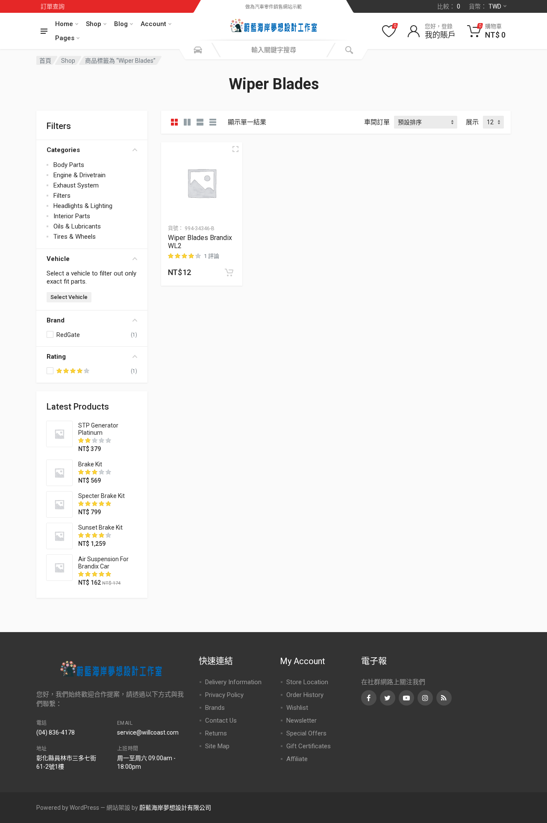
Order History (304, 695)
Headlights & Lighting (82, 206)
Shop (93, 24)
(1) (134, 371)
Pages (64, 38)
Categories (63, 150)
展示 (472, 122)
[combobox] (273, 50)
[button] (229, 272)
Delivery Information (233, 682)
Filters (62, 195)
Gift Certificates (308, 746)
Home (64, 24)
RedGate (68, 334)
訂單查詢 (53, 6)
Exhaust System (76, 185)
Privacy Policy (224, 695)
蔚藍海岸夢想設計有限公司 (175, 807)
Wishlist (297, 708)
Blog (121, 24)
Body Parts (68, 165)
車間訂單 (377, 122)
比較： (448, 6)
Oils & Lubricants (77, 226)
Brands (215, 708)
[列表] (200, 122)
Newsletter (301, 720)
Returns (216, 733)
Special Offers (306, 733)
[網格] (174, 122)
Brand (56, 320)
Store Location (307, 682)
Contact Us (221, 720)
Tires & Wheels (74, 236)
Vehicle (58, 259)
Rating (56, 356)
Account (153, 24)
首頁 (45, 60)
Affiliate (297, 759)
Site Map (217, 746)
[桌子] (212, 122)
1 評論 (211, 256)
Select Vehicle (69, 297)
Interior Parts (71, 216)
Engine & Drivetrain (79, 175)
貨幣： (485, 6)
